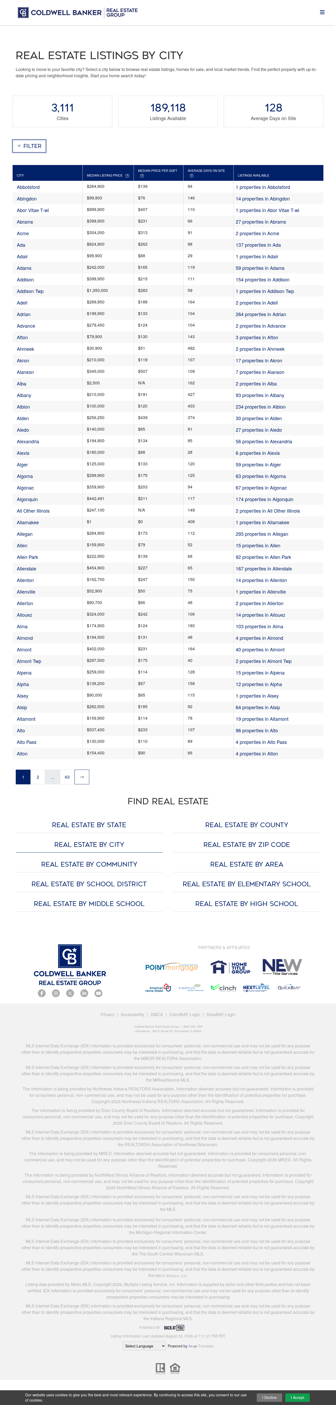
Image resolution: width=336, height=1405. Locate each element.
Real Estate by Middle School (89, 904)
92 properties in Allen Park (263, 556)
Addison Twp (30, 290)
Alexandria (28, 441)
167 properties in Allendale (264, 568)
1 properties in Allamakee (262, 522)
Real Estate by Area (246, 864)
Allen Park (27, 556)
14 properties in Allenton (261, 580)
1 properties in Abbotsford (263, 186)
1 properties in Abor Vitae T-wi (267, 210)
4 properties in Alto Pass (261, 741)
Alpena (24, 672)
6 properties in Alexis (258, 452)
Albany (24, 395)
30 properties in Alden (259, 418)
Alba (21, 383)
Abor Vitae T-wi (33, 210)
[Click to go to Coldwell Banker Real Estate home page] (78, 12)
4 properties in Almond (259, 637)
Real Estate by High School (246, 904)
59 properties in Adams (260, 267)
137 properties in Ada (258, 244)
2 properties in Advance (261, 325)
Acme (23, 233)
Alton (22, 753)
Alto (21, 730)
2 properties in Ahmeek (260, 348)
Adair (22, 256)
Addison (25, 279)
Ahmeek (25, 348)
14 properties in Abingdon (263, 198)
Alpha (23, 684)
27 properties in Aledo (259, 429)
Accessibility (132, 1014)
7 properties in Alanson (260, 371)
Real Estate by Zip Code (246, 844)
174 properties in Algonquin (264, 499)
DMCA (156, 1014)
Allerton (25, 603)
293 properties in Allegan (262, 533)
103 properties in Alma (259, 626)
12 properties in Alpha (259, 684)
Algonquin (27, 499)
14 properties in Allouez (260, 614)
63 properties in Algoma (261, 475)
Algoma (25, 475)
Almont (24, 649)
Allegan (25, 533)
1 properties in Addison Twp (265, 290)
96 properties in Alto (257, 730)
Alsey (22, 695)
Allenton (25, 580)
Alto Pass (26, 741)
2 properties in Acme (257, 233)
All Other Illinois (33, 510)
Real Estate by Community (89, 864)
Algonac (25, 487)
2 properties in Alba (256, 383)
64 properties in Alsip (258, 707)
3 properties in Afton (257, 337)
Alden (23, 418)
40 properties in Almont (260, 649)
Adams (24, 267)
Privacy (107, 1014)
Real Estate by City (89, 844)
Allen (22, 545)
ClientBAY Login (184, 1014)
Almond (25, 637)
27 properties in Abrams (261, 221)
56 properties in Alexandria (264, 441)
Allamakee (28, 522)
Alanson (25, 371)
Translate (206, 1346)
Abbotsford (28, 186)
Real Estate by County (246, 825)
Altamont (26, 718)
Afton (22, 337)
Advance (26, 325)
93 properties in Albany (260, 395)
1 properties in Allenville (261, 591)
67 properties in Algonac (261, 487)
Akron (23, 360)
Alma (22, 626)
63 (67, 777)
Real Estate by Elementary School (247, 884)
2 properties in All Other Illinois (268, 510)
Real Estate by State (89, 825)
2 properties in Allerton (260, 603)
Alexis (23, 452)
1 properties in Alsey (257, 695)
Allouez (24, 614)
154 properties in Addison (263, 279)
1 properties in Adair (257, 256)
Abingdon (27, 198)
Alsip (22, 707)
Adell (22, 302)
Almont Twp (29, 660)
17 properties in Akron (259, 360)
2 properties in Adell (257, 302)
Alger (22, 464)
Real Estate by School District (89, 884)
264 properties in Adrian (261, 314)
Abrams (25, 221)
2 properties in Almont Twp (264, 660)
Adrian (23, 314)
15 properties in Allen (258, 545)
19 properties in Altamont (262, 718)
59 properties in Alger (258, 464)
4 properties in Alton (257, 753)
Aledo (23, 429)
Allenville (26, 591)
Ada (21, 244)
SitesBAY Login (220, 1014)
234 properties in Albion (261, 406)
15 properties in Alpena (260, 672)
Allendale (26, 568)
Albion (23, 406)
